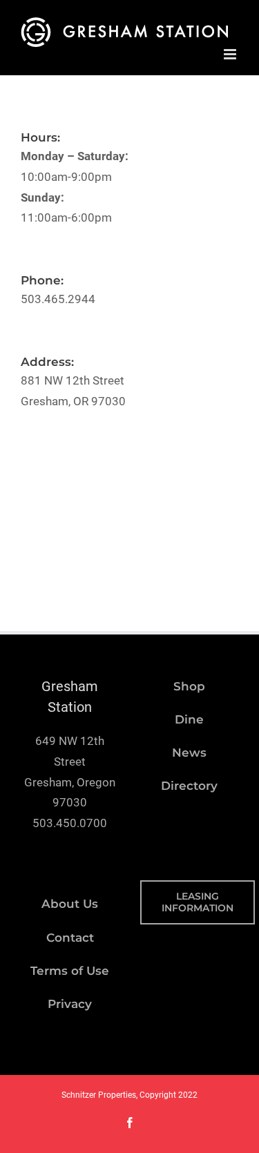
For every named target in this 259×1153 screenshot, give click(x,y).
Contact (70, 937)
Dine (189, 719)
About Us (69, 904)
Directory (189, 786)
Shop (189, 686)
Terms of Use (69, 971)
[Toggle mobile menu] (231, 53)
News (189, 752)
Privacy (70, 1004)
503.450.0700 (69, 823)
